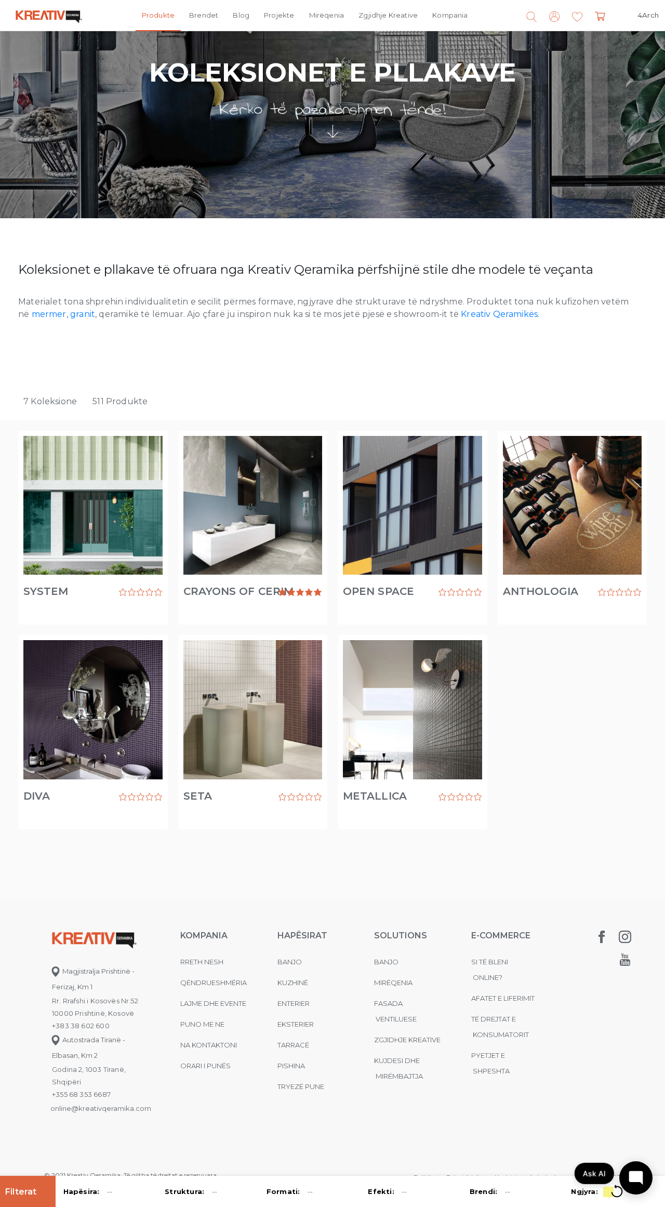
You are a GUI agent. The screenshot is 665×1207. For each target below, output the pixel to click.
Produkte (158, 15)
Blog (241, 15)
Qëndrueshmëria (213, 982)
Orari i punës (205, 1066)
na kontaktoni (208, 1045)
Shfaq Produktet (129, 592)
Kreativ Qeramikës (499, 314)
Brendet (203, 15)
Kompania (450, 15)
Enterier (293, 1003)
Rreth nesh (201, 962)
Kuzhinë (292, 982)
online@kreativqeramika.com (100, 1108)
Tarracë (293, 1045)
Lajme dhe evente (213, 1003)
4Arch (648, 15)
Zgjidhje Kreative (388, 15)
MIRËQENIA (393, 982)
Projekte (279, 15)
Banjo (289, 962)
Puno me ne (202, 1024)
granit (82, 314)
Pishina (291, 1066)
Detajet (56, 586)
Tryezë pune (300, 1086)
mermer (49, 314)
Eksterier (295, 1024)
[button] (577, 17)
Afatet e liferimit (503, 998)
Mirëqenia (326, 15)
